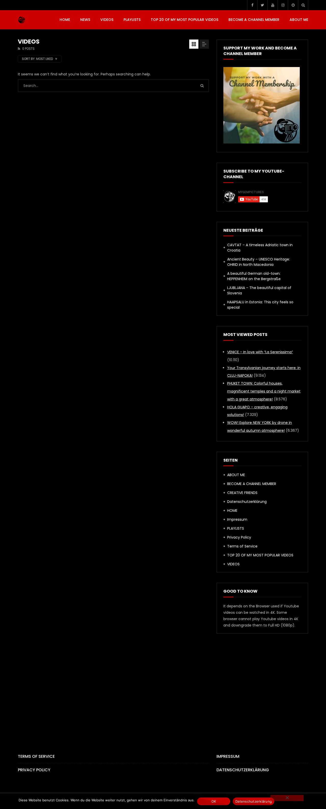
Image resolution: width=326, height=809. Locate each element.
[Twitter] (262, 5)
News (85, 19)
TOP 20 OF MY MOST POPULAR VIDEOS (184, 19)
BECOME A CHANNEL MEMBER (253, 19)
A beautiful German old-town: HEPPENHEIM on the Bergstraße (254, 276)
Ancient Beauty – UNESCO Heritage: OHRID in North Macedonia (258, 262)
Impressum (237, 519)
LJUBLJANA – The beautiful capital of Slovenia (259, 290)
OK (213, 801)
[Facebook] (252, 5)
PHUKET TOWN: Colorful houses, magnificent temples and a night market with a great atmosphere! (264, 391)
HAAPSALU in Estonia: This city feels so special (260, 304)
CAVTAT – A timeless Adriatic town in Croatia (260, 247)
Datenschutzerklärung (247, 501)
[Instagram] (283, 5)
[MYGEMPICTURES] (21, 20)
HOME (65, 19)
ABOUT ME (299, 19)
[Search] (303, 5)
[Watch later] (293, 5)
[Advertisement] (163, 685)
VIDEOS (106, 19)
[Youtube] (272, 5)
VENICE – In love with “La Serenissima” (260, 352)
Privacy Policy (239, 537)
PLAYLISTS (132, 19)
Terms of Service (242, 546)
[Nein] (287, 798)
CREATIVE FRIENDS (242, 492)
